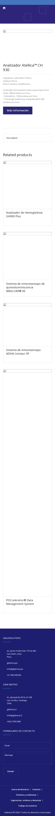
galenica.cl (11, 709)
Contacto (36, 789)
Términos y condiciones (26, 795)
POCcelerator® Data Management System (20, 602)
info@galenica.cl (14, 715)
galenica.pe (12, 663)
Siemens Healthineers (20, 84)
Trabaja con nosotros (27, 806)
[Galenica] (4, 8)
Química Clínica (10, 81)
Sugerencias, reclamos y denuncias (26, 800)
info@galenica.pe (15, 669)
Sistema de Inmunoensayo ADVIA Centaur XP (23, 351)
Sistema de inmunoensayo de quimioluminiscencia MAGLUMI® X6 (25, 287)
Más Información (18, 110)
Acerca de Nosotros (20, 789)
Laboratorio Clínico (22, 78)
